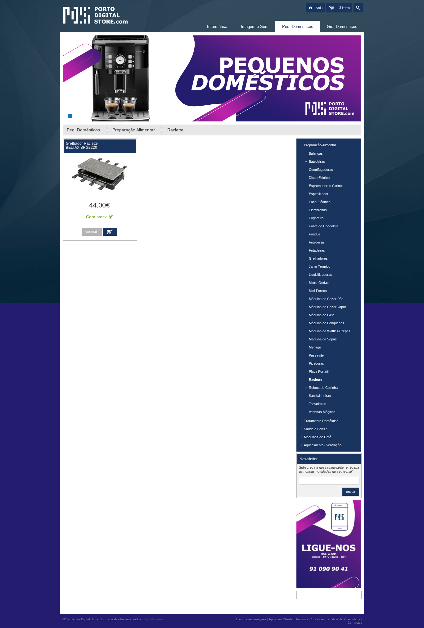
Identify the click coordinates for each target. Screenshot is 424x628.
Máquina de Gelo (321, 315)
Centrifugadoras (321, 169)
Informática (217, 26)
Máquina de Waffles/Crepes (329, 331)
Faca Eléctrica (320, 202)
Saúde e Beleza (315, 429)
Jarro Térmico (319, 266)
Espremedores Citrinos (326, 186)
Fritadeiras (317, 250)
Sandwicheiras (320, 396)
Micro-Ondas (319, 282)
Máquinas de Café (317, 437)
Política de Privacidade (343, 619)
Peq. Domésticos (297, 26)
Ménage (315, 347)
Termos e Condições (310, 619)
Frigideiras (317, 242)
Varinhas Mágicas (322, 412)
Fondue (314, 234)
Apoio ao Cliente (281, 619)
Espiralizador (318, 194)
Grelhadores (318, 258)
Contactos (355, 622)
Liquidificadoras (320, 274)
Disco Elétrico (319, 178)
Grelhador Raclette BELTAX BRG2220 (82, 145)
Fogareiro (316, 218)
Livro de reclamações (251, 619)
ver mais (91, 232)
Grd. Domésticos (342, 26)
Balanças (316, 153)
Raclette (175, 129)
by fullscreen (154, 619)
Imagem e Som (254, 26)
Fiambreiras (318, 210)
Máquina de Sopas (323, 339)
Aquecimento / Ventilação (322, 445)
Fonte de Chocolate (323, 226)
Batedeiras (317, 161)
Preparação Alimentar (133, 129)
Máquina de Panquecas (326, 323)
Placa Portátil (318, 371)
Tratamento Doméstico (321, 421)
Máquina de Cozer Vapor (327, 307)
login (319, 7)
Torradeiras (317, 404)
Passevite (316, 355)
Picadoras (316, 363)
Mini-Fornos (318, 291)
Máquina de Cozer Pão (326, 299)
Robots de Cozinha (323, 387)
